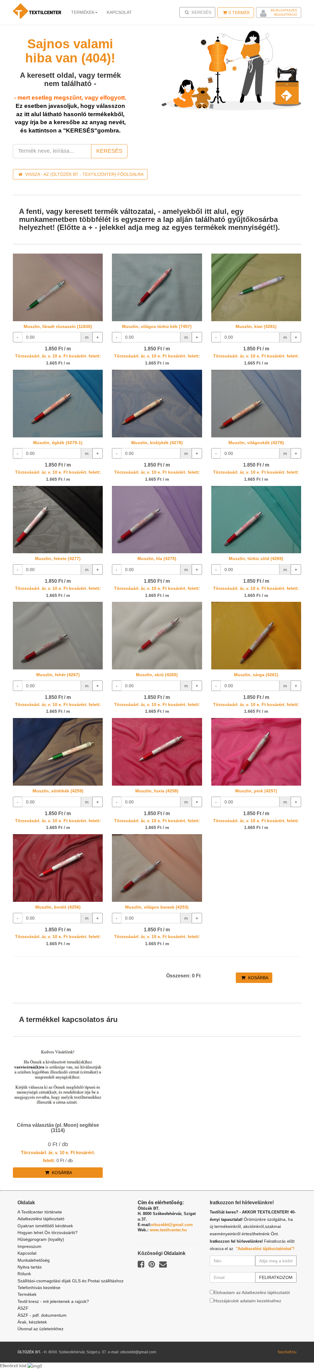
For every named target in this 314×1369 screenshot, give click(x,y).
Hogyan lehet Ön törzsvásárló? (47, 1232)
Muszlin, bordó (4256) (58, 907)
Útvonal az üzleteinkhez (40, 1328)
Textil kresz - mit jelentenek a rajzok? (53, 1301)
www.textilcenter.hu (168, 1230)
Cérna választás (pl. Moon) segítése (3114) (58, 1127)
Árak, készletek (32, 1322)
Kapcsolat (26, 1253)
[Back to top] (294, 1349)
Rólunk (24, 1273)
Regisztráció (285, 14)
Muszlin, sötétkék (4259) (58, 790)
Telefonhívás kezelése (38, 1287)
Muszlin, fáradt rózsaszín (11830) (58, 326)
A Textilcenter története (39, 1211)
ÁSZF (23, 1308)
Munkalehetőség (33, 1260)
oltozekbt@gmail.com (172, 1224)
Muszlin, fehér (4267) (58, 674)
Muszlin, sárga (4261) (256, 674)
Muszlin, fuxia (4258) (156, 790)
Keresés (199, 12)
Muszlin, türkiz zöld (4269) (256, 558)
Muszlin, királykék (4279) (157, 442)
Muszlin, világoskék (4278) (256, 442)
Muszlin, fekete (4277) (58, 558)
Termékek (82, 12)
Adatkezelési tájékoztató (40, 1218)
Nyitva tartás (29, 1266)
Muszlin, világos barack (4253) (157, 907)
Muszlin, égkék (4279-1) (57, 442)
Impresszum (29, 1246)
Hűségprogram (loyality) (40, 1239)
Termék (239, 12)
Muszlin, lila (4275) (156, 558)
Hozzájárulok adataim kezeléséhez (247, 1300)
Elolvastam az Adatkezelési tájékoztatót (252, 1292)
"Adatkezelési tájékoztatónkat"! (265, 1248)
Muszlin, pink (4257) (256, 790)
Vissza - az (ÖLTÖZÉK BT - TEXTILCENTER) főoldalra (84, 174)
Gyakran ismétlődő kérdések (45, 1225)
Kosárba (257, 977)
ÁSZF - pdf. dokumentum (42, 1315)
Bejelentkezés (284, 10)
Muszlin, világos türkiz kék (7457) (157, 326)
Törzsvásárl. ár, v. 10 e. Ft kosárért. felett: (58, 356)
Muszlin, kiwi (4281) (256, 326)
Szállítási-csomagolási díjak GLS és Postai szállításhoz (70, 1280)
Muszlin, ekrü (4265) (157, 674)
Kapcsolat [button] (119, 12)
